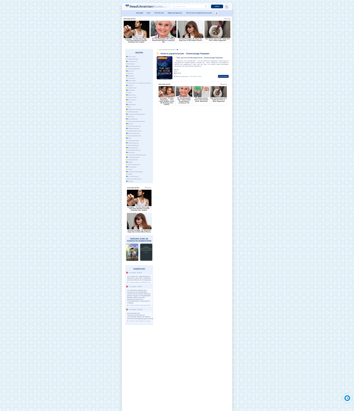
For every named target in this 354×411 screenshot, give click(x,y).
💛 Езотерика (130, 64)
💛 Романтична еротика (133, 126)
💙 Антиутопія (130, 152)
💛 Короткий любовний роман (135, 121)
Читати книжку (223, 76)
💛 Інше (128, 107)
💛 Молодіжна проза (132, 140)
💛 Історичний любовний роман (136, 155)
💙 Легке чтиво (131, 56)
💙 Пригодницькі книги (133, 66)
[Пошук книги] (206, 6)
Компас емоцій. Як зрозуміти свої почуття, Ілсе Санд (140, 305)
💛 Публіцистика (131, 88)
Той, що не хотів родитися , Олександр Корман (199, 58)
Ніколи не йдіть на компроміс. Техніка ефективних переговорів (140, 282)
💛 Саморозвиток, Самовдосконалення (138, 83)
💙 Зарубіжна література (134, 109)
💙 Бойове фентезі (132, 147)
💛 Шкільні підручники (133, 68)
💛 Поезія (129, 102)
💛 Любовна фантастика (133, 131)
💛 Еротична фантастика (134, 179)
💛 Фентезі (129, 73)
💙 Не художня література (134, 171)
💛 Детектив (130, 116)
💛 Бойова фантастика (133, 150)
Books (148, 6)
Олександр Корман (195, 76)
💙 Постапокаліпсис (132, 176)
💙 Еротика (129, 123)
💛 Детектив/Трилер (132, 145)
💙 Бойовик (129, 181)
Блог (149, 13)
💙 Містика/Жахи (131, 167)
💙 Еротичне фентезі (132, 133)
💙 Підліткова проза (132, 143)
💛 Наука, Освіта (131, 97)
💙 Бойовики (130, 76)
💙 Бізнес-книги (131, 80)
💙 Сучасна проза (131, 61)
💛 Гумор (129, 92)
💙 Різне (128, 138)
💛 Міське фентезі (131, 159)
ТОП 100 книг (159, 13)
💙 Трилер (129, 162)
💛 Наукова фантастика (133, 135)
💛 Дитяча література (133, 164)
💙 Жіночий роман (131, 119)
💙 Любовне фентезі (132, 128)
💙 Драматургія (131, 104)
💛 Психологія (130, 78)
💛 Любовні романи (132, 59)
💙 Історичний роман (132, 157)
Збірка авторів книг (175, 13)
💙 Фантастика (130, 95)
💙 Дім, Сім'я (130, 71)
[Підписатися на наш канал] (217, 13)
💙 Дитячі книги (131, 99)
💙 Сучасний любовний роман (135, 114)
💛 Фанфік (129, 174)
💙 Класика (129, 85)
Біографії (139, 13)
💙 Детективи (130, 90)
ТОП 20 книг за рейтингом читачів (199, 13)
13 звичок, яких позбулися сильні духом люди (140, 321)
